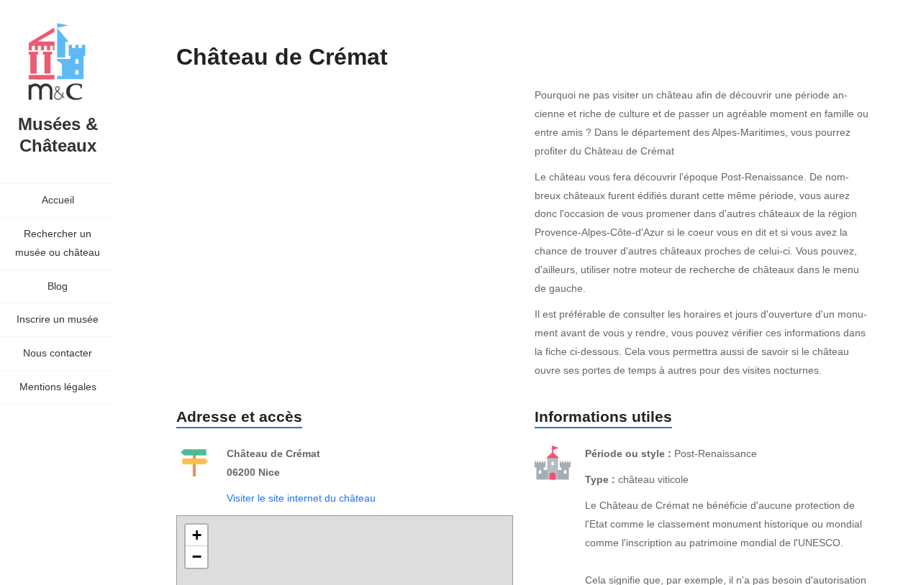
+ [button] (196, 535)
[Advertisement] (438, 207)
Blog (57, 286)
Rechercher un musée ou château (57, 243)
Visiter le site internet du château (301, 498)
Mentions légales (57, 386)
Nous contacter (57, 353)
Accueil (58, 200)
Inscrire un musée (58, 319)
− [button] (196, 557)
